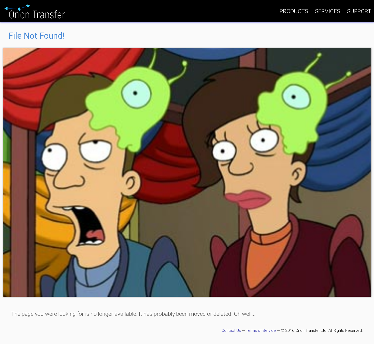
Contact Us (231, 330)
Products (294, 11)
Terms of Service (261, 330)
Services (327, 11)
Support (359, 11)
